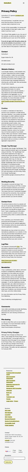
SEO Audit (7, 410)
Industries (9, 390)
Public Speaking (9, 425)
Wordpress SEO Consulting (13, 388)
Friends (8, 399)
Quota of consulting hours (12, 421)
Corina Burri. (7, 3)
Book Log (8, 392)
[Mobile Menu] (23, 3)
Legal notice (9, 401)
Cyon (18, 246)
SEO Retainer (8, 412)
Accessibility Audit (10, 423)
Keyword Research (10, 419)
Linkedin (7, 440)
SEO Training (8, 417)
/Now (7, 394)
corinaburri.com (19, 15)
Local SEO (7, 414)
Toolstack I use (10, 397)
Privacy (16, 401)
